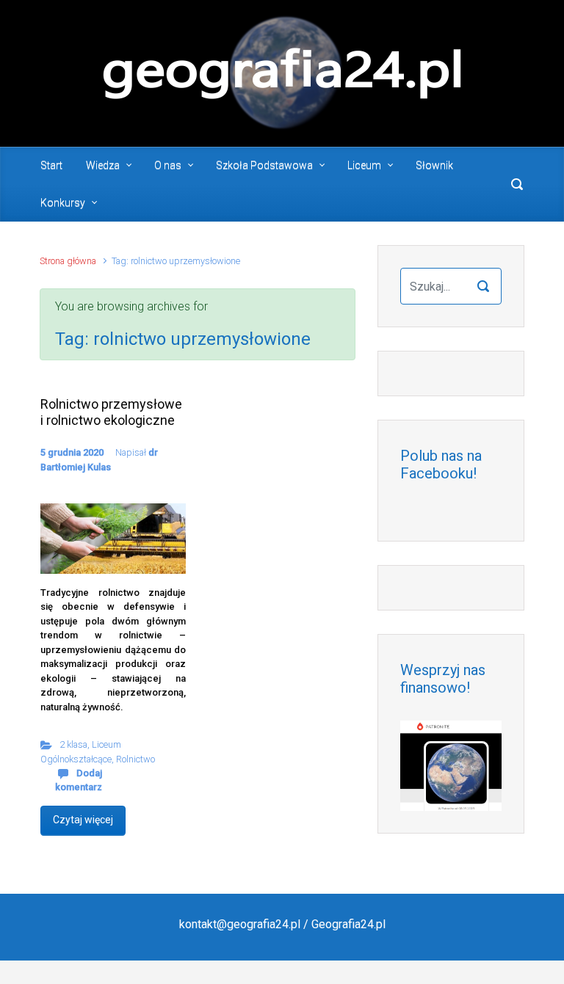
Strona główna (68, 260)
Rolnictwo (135, 759)
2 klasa (73, 744)
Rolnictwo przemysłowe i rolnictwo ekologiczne (111, 412)
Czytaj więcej (83, 820)
